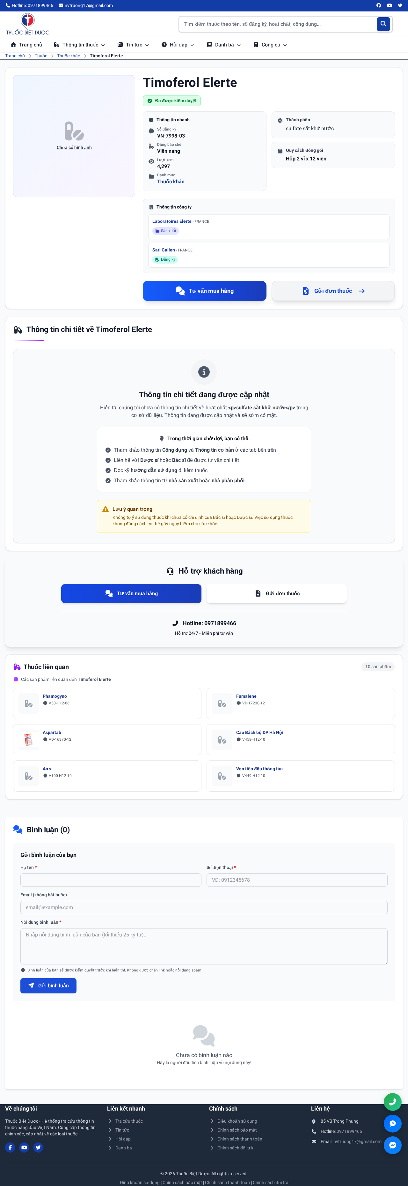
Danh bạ (225, 45)
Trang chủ (30, 45)
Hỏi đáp (179, 45)
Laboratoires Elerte (180, 221)
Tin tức (134, 45)
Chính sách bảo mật (237, 1130)
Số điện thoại (221, 867)
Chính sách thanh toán (239, 1138)
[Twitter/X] (400, 6)
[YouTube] (389, 6)
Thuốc (41, 55)
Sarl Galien (172, 249)
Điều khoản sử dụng (237, 1121)
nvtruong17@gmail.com (357, 1141)
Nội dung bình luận (40, 922)
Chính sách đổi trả (235, 1147)
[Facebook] (379, 6)
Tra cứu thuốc (129, 1121)
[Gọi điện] (393, 1102)
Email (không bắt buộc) (43, 894)
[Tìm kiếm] (383, 24)
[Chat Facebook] (393, 1145)
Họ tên (28, 867)
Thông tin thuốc (80, 45)
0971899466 (349, 1131)
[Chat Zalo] (393, 1124)
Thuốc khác (68, 55)
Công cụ (271, 45)
